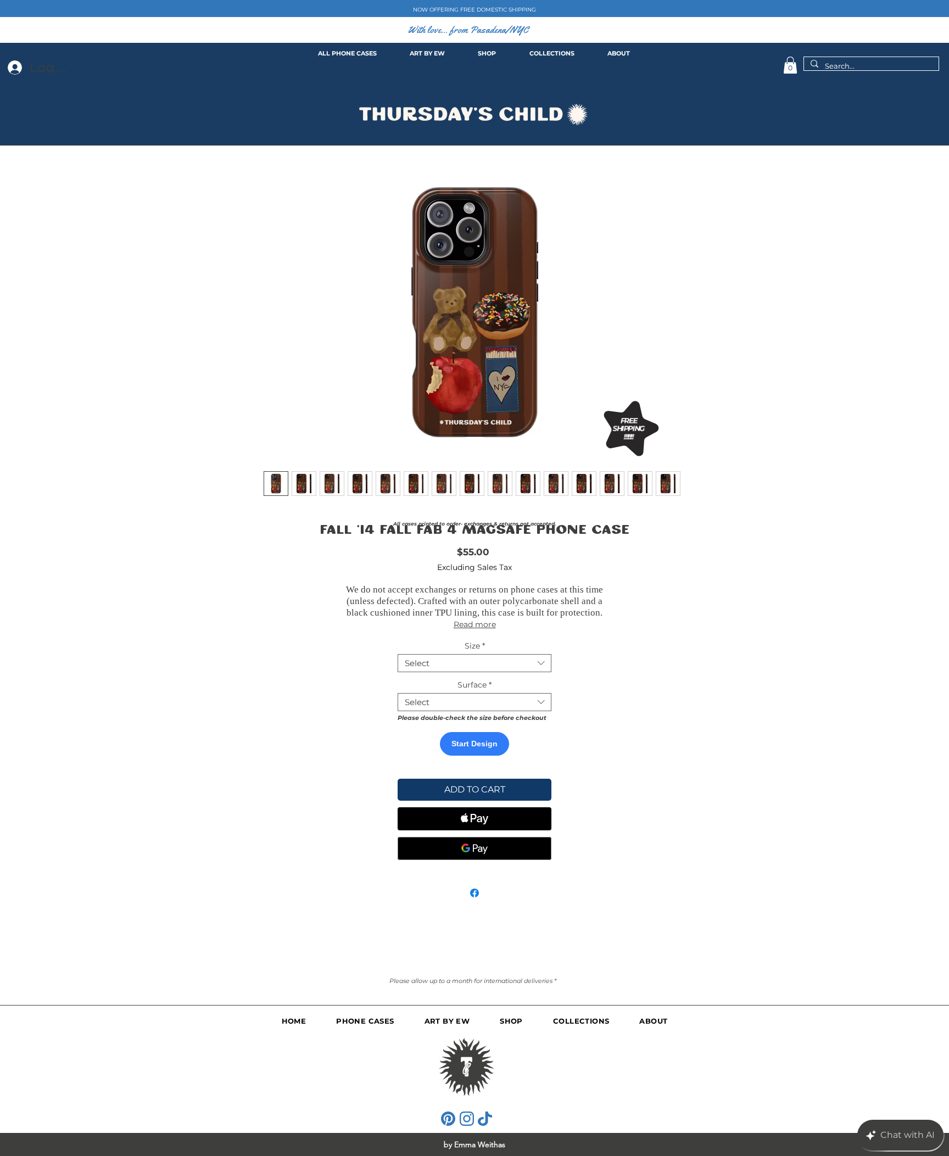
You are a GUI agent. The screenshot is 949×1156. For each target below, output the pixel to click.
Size (475, 646)
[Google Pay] (474, 848)
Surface (474, 685)
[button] (790, 65)
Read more (475, 624)
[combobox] (474, 663)
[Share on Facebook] (474, 893)
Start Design (474, 743)
